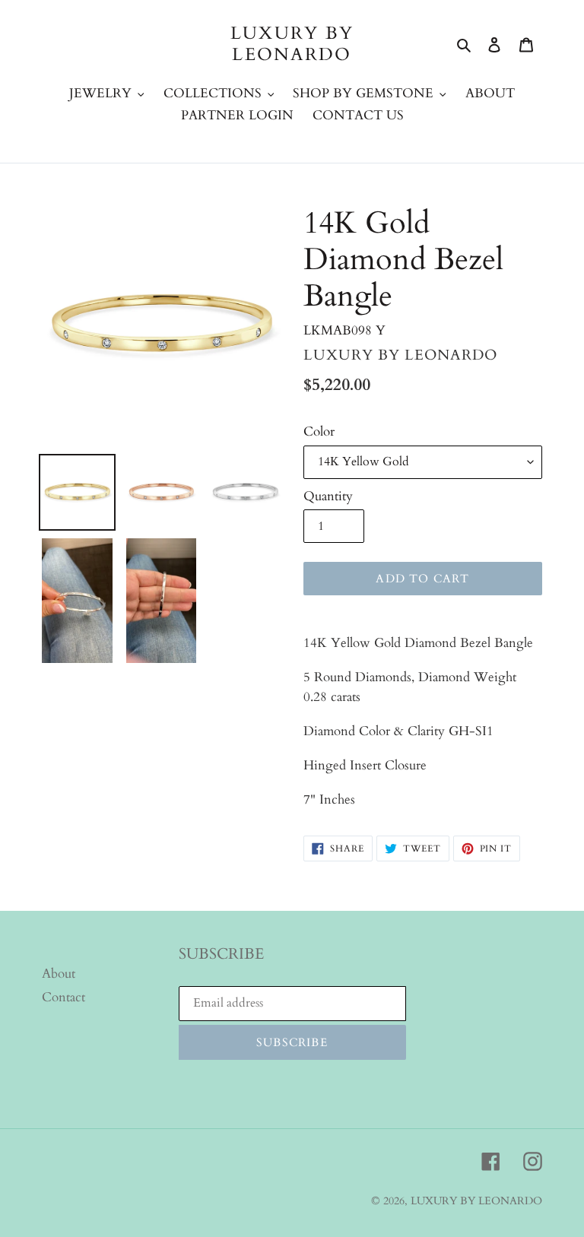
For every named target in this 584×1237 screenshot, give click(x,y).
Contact (63, 997)
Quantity (328, 496)
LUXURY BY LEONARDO (292, 44)
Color (319, 431)
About (58, 973)
